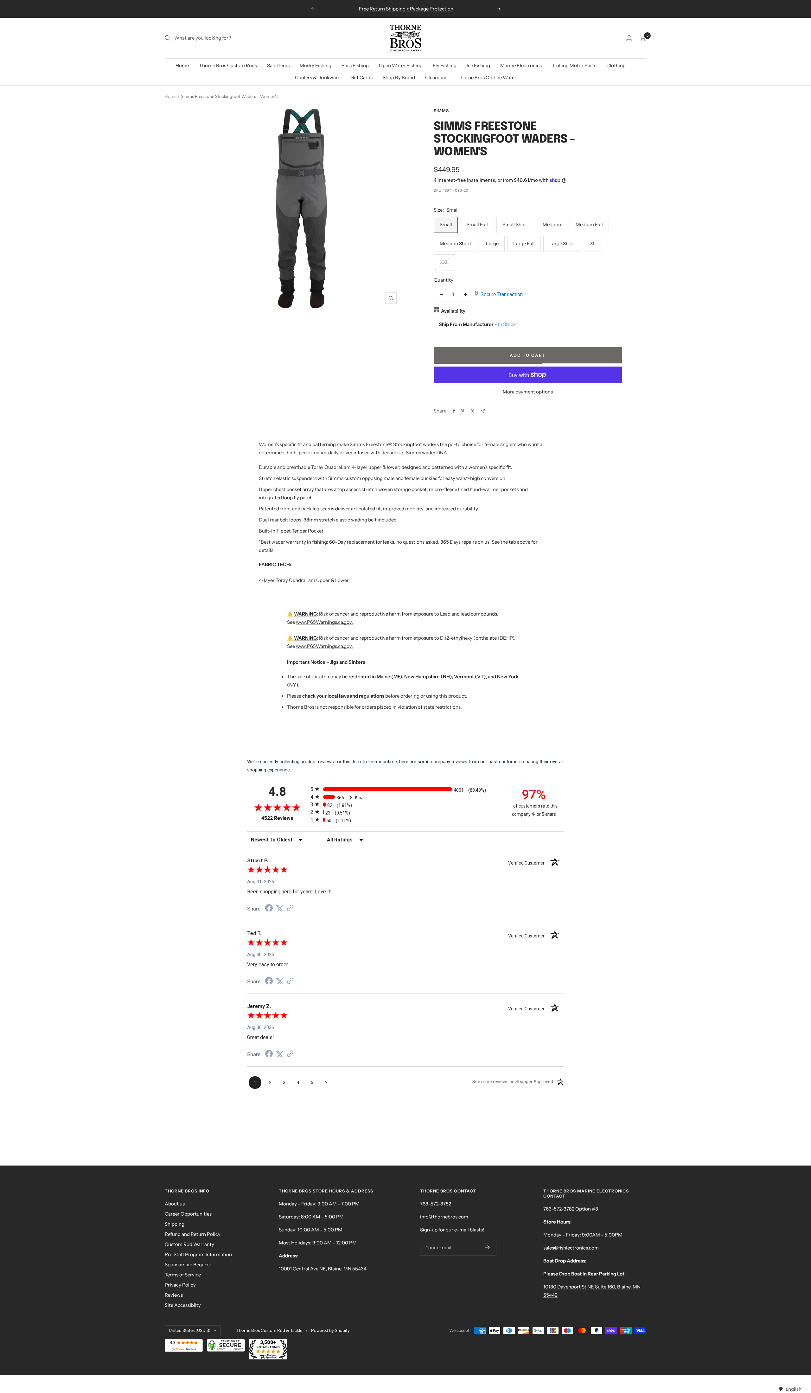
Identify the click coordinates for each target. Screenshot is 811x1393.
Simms (441, 110)
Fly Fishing (445, 65)
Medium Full (589, 224)
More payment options (528, 392)
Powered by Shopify (330, 1330)
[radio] (405, 789)
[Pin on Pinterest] (462, 411)
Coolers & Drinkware (317, 77)
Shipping (174, 1224)
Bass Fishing (355, 65)
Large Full (524, 243)
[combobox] (790, 1389)
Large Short (562, 243)
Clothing (616, 65)
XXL (444, 262)
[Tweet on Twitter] (472, 411)
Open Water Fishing (401, 65)
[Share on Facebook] (454, 411)
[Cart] (643, 38)
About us (175, 1204)
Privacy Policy (180, 1285)
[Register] (487, 1247)
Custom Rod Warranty (189, 1244)
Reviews (174, 1295)
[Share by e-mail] (483, 411)
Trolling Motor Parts (574, 65)
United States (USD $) (189, 1330)
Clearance (436, 77)
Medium (552, 224)
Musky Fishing (315, 65)
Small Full (477, 224)
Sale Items (278, 65)
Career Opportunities (188, 1214)
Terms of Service (183, 1275)
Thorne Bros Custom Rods (228, 65)
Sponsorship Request (188, 1265)
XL (593, 243)
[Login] (629, 38)
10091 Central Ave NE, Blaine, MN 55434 (323, 1269)
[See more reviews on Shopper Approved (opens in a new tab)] (290, 908)
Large (492, 243)
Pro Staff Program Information (198, 1254)
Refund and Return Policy (192, 1234)
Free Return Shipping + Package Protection (406, 9)
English (793, 1389)
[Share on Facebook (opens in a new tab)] (269, 909)
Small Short (515, 224)
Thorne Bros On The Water (486, 77)
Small (446, 224)
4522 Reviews (284, 818)
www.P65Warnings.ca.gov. (324, 622)
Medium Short (455, 243)
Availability (453, 311)
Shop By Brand (399, 77)
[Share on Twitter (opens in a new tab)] (280, 908)
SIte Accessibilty (183, 1305)
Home (182, 65)
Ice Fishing (478, 65)
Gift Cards (361, 77)
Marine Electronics (521, 65)
